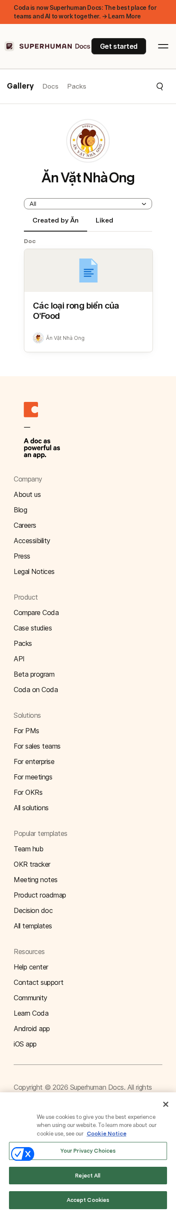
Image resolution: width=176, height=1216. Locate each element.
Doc (30, 241)
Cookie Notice (106, 1133)
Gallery (20, 86)
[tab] (55, 224)
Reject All (87, 1175)
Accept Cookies (88, 1200)
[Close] (165, 1104)
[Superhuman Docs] (47, 46)
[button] (125, 86)
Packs (76, 86)
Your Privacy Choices (88, 1151)
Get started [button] (119, 46)
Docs (50, 86)
